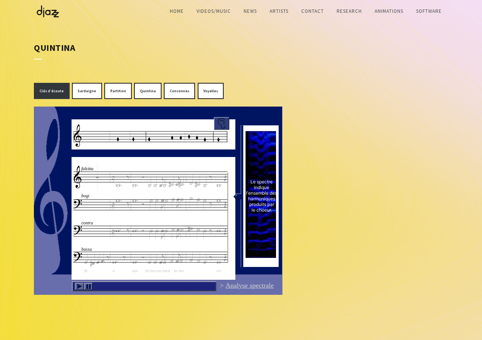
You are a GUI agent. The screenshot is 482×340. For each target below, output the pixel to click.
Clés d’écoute (52, 90)
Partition (118, 90)
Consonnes (179, 90)
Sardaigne (87, 90)
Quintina (148, 90)
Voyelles (210, 90)
